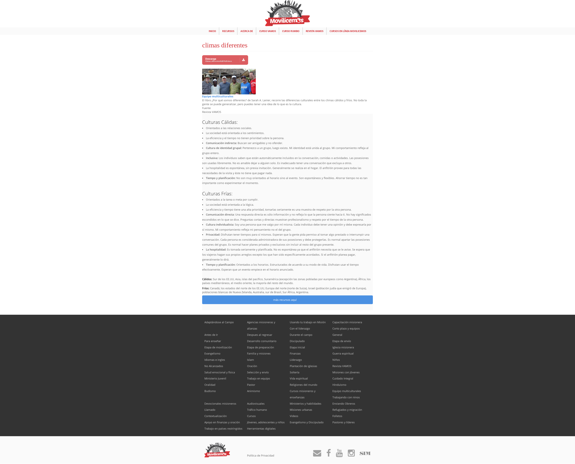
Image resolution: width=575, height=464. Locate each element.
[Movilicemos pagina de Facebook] (328, 455)
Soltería (294, 372)
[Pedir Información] (317, 455)
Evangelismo (212, 353)
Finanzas (295, 353)
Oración (252, 366)
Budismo (210, 391)
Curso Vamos (267, 31)
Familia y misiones (259, 353)
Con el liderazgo (300, 328)
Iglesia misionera (343, 347)
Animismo (253, 391)
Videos (294, 416)
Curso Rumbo (290, 31)
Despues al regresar (259, 335)
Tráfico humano (257, 409)
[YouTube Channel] (339, 455)
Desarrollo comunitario (261, 341)
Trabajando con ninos (346, 397)
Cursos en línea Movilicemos (348, 31)
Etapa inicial (297, 347)
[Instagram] (351, 455)
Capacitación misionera (347, 322)
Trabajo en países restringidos (223, 428)
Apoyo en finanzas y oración (222, 422)
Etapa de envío (341, 341)
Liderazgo (296, 360)
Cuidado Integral (342, 378)
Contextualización (215, 416)
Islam (250, 360)
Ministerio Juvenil (215, 378)
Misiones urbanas (301, 409)
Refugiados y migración (347, 409)
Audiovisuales (256, 403)
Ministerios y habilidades (305, 403)
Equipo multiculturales (217, 96)
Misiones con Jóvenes (346, 372)
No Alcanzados (213, 366)
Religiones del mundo (303, 385)
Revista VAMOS (314, 31)
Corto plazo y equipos (346, 328)
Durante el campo (301, 335)
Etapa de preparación (260, 347)
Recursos (228, 31)
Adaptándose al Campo (219, 322)
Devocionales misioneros (220, 403)
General (337, 335)
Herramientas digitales (261, 428)
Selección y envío (258, 372)
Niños (336, 360)
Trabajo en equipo (258, 378)
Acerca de (246, 31)
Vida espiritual (299, 378)
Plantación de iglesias (303, 366)
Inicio (212, 31)
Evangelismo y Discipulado (307, 422)
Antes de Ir (211, 335)
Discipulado (297, 341)
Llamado (209, 409)
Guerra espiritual (343, 353)
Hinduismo (339, 385)
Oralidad (209, 385)
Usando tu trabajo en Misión (308, 322)
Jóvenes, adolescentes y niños (266, 422)
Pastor (251, 385)
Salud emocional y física (219, 372)
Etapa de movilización (218, 347)
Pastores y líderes (343, 422)
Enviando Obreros (343, 403)
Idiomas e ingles (214, 360)
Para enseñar (212, 341)
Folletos (337, 416)
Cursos (251, 416)
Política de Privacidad (260, 455)
